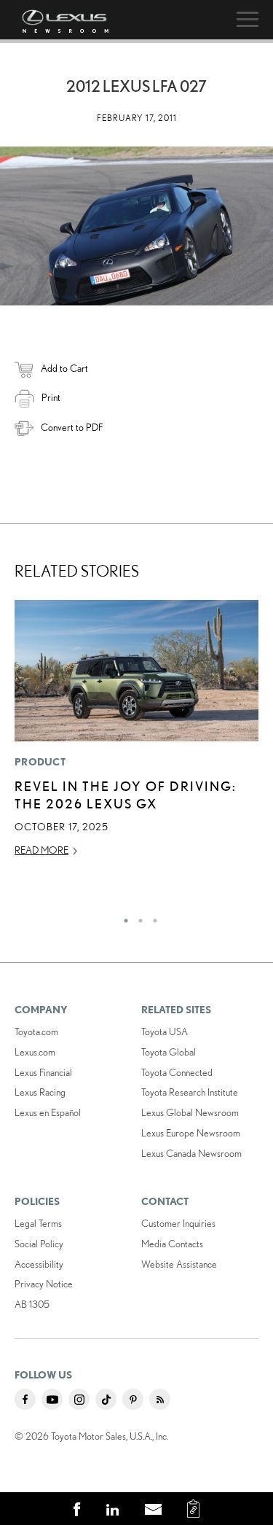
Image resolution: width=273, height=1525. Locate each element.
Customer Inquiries (178, 1223)
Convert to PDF (72, 427)
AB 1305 (32, 1304)
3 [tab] (151, 917)
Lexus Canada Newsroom (191, 1153)
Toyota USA (164, 1031)
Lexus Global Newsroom (190, 1112)
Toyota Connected (177, 1072)
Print (50, 397)
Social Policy (39, 1243)
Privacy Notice (44, 1284)
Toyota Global (168, 1052)
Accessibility (39, 1264)
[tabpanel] (136, 735)
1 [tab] (122, 917)
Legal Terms (38, 1223)
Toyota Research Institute (189, 1092)
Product (40, 762)
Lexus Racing (40, 1092)
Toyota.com (36, 1031)
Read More (41, 850)
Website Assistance (179, 1264)
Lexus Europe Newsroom (190, 1133)
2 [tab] (137, 917)
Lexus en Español (48, 1112)
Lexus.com (35, 1052)
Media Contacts (172, 1243)
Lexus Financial (43, 1072)
